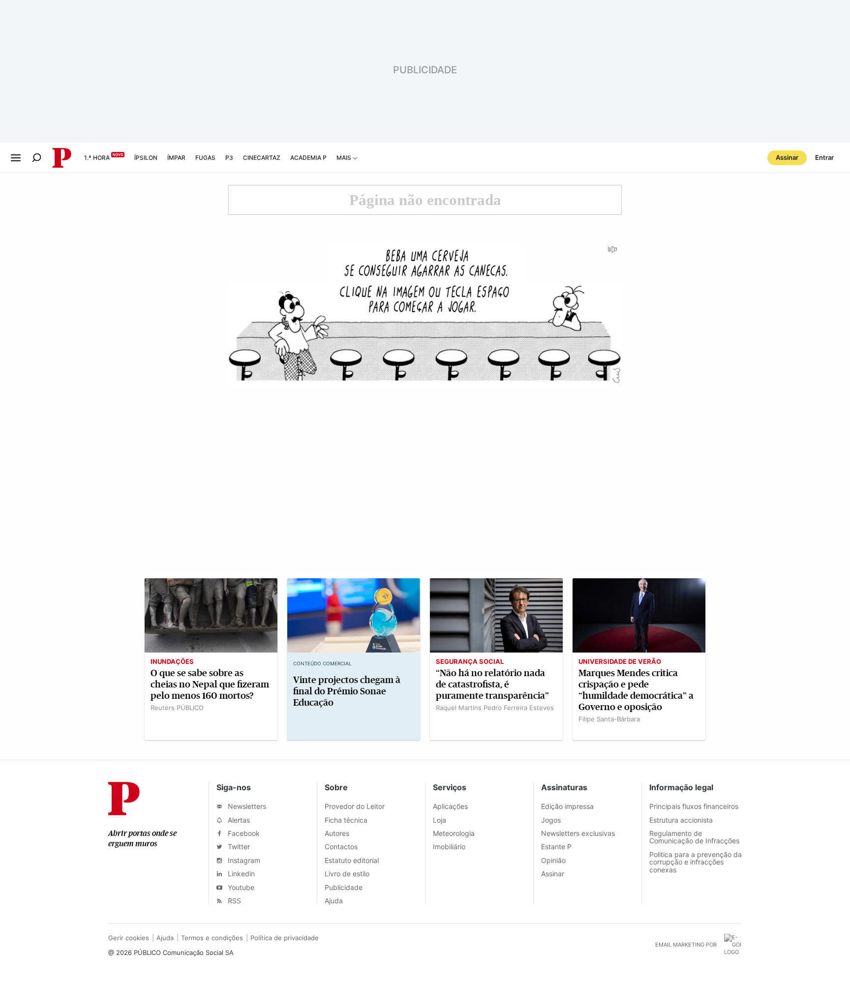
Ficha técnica (346, 820)
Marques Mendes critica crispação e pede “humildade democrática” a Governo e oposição (636, 690)
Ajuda (334, 900)
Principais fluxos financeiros (693, 806)
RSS (233, 900)
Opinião (553, 860)
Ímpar (176, 157)
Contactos (341, 846)
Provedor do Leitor (355, 806)
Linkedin (240, 873)
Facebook (243, 833)
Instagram (243, 860)
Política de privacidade (284, 938)
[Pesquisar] (37, 157)
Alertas (238, 820)
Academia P (308, 157)
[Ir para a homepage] (124, 812)
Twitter (238, 846)
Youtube (240, 887)
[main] (425, 466)
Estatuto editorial (352, 860)
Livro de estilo (347, 873)
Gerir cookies (128, 938)
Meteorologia (454, 833)
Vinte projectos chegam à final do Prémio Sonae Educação (346, 691)
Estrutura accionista (681, 820)
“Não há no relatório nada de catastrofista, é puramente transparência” (492, 684)
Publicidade (344, 887)
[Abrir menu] (16, 158)
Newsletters (246, 806)
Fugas (205, 157)
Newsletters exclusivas (578, 833)
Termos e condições (212, 938)
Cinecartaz (261, 157)
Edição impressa (567, 806)
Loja (439, 820)
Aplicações (450, 806)
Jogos (551, 820)
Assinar (787, 157)
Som (613, 253)
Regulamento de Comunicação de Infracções (694, 837)
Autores (337, 833)
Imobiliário (449, 846)
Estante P (556, 846)
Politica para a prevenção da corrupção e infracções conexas (695, 862)
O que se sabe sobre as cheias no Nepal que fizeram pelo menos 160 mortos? (210, 684)
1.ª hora (97, 157)
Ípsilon (145, 157)
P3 (229, 157)
